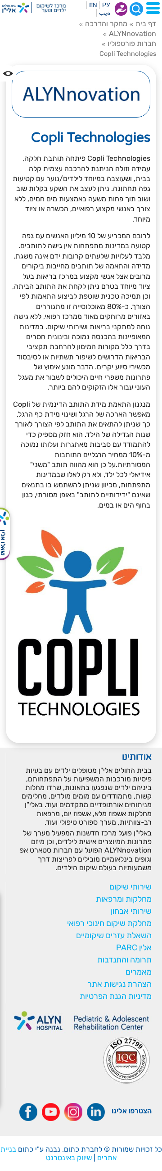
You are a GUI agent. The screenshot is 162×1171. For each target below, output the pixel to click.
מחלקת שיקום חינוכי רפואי (109, 923)
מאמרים (139, 972)
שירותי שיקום (130, 887)
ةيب (104, 13)
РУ (106, 5)
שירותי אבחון (131, 911)
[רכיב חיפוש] (136, 9)
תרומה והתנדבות (124, 960)
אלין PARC (134, 948)
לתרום (121, 9)
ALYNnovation (132, 33)
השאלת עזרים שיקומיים (114, 935)
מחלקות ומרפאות (124, 899)
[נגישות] (8, 73)
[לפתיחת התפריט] (153, 8)
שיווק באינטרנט (69, 1157)
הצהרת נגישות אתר (119, 984)
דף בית (145, 23)
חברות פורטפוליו (132, 43)
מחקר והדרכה (106, 23)
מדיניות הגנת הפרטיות (116, 996)
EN (93, 5)
